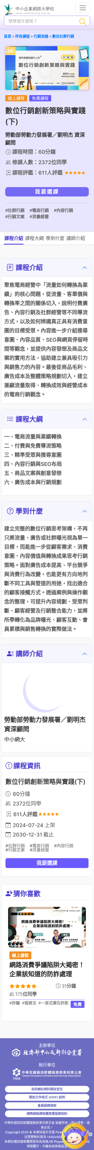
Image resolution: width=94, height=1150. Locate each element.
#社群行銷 (15, 210)
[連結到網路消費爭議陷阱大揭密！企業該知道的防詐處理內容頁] (47, 927)
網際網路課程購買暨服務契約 (47, 1114)
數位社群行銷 (63, 36)
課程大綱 (34, 238)
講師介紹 (75, 238)
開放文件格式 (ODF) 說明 (47, 1097)
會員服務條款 (47, 1106)
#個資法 (29, 1003)
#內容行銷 (63, 210)
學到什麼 (55, 238)
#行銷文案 (15, 216)
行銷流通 (41, 36)
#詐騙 (14, 1003)
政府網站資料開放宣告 (47, 1089)
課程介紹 (13, 238)
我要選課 (47, 192)
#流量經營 (39, 216)
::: (2, 6)
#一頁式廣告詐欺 (53, 1003)
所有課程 (22, 36)
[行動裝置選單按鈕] (82, 8)
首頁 (7, 36)
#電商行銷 (39, 210)
